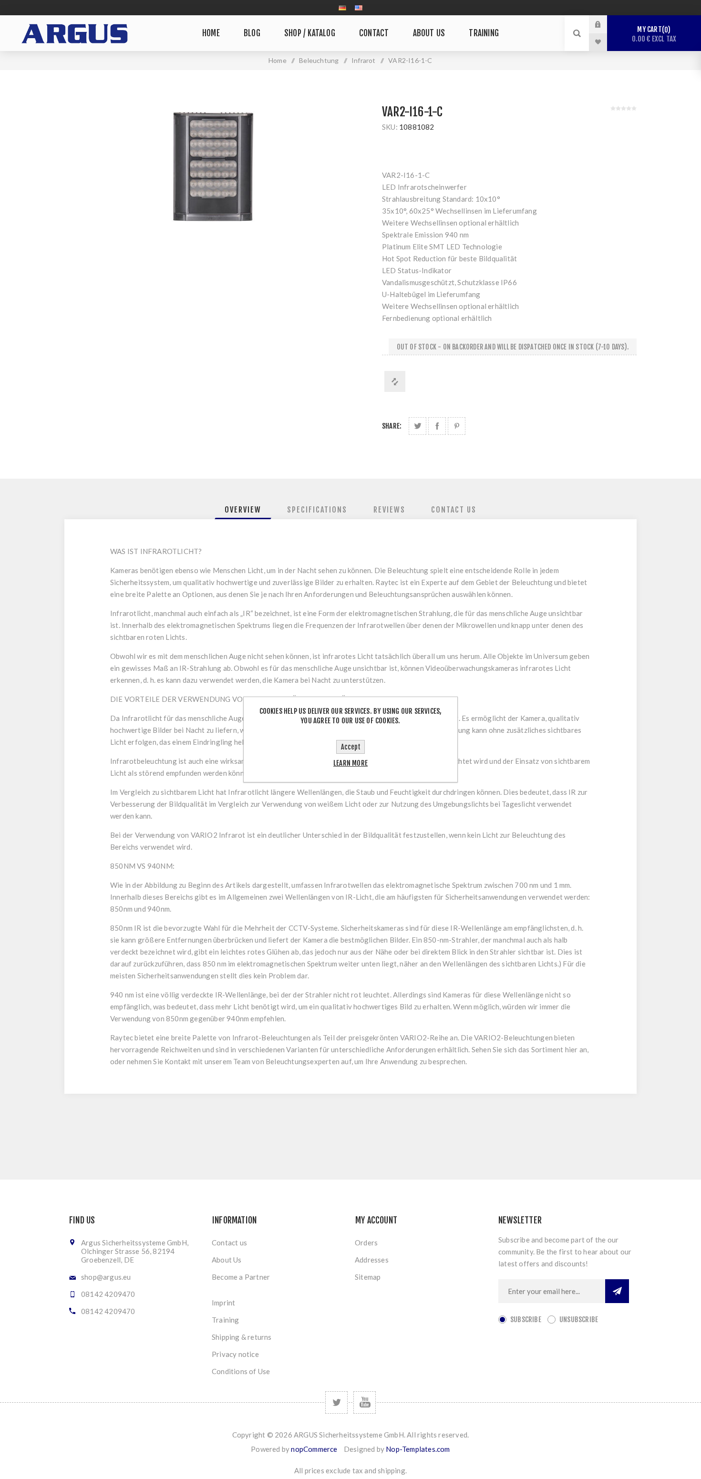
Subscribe (525, 1319)
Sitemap (368, 1277)
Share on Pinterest (456, 426)
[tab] (243, 509)
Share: (392, 426)
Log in (605, 24)
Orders (366, 1242)
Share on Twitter (417, 426)
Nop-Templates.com (418, 1449)
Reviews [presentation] (389, 509)
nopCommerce (314, 1449)
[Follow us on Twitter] (336, 1402)
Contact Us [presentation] (453, 509)
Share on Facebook (437, 426)
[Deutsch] (342, 7)
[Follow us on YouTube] (364, 1402)
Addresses (372, 1259)
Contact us (229, 1242)
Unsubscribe (578, 1319)
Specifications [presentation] (317, 509)
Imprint (223, 1302)
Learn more (350, 763)
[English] (358, 7)
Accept (351, 747)
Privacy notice (235, 1354)
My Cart (654, 34)
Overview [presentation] (243, 509)
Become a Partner (241, 1277)
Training (225, 1319)
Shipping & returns (242, 1337)
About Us (227, 1259)
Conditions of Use (241, 1371)
